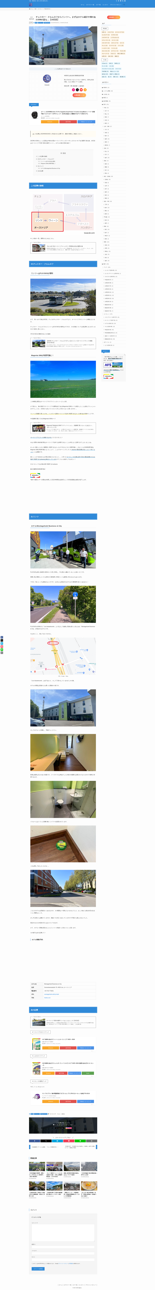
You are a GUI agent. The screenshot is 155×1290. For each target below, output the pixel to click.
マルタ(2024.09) (110, 326)
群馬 (107, 238)
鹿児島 (107, 145)
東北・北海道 (108, 176)
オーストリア (53, 1114)
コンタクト (81, 1285)
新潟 (107, 220)
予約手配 (105, 71)
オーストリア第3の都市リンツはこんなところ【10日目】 (63, 1020)
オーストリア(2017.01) (111, 320)
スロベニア (114, 42)
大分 (107, 129)
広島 (107, 120)
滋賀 (107, 260)
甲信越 (107, 217)
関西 (106, 242)
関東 (106, 226)
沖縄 (107, 132)
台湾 (104, 56)
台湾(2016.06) (109, 282)
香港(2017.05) (109, 311)
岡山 (107, 114)
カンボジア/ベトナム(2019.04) (113, 273)
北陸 (106, 148)
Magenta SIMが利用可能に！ (48, 163)
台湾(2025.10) (109, 301)
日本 (110, 56)
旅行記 (63, 1114)
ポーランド (114, 51)
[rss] (123, 1)
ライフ (118, 68)
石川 (107, 154)
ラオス (113, 53)
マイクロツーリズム (108, 68)
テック (104, 66)
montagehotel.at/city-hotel (51, 994)
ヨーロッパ (40, 22)
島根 (107, 117)
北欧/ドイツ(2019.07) (111, 336)
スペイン (115, 40)
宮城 (107, 182)
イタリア (111, 32)
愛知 (107, 210)
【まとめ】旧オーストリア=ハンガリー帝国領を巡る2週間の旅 (64, 246)
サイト (33, 1257)
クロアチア (105, 37)
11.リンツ (41, 166)
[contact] (125, 1)
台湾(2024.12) (109, 298)
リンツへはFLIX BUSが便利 (48, 161)
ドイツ (120, 45)
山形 (107, 185)
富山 (107, 151)
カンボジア (105, 34)
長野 (107, 223)
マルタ (122, 51)
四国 (106, 160)
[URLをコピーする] (91, 1141)
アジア (107, 267)
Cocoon (104, 63)
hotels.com (47, 997)
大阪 (107, 254)
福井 (107, 157)
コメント (35, 1222)
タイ (122, 42)
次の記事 (40, 171)
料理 (105, 97)
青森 (107, 198)
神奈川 (107, 235)
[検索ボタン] (124, 5)
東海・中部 (108, 201)
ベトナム (114, 48)
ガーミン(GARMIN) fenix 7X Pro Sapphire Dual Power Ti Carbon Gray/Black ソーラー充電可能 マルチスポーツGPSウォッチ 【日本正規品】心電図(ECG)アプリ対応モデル (68, 113)
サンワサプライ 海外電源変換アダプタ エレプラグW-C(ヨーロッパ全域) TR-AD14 (66, 1093)
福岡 (107, 139)
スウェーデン (106, 40)
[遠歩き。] (30, 4)
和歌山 (107, 251)
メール (34, 1250)
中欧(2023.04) (47, 22)
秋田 (107, 195)
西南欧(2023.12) (110, 339)
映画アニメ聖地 (114, 74)
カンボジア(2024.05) (111, 270)
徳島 (107, 164)
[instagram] (119, 1)
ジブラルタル (115, 37)
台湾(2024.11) (109, 295)
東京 (107, 229)
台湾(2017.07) (109, 286)
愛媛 (107, 167)
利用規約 (71, 1263)
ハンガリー (105, 48)
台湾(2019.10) (109, 289)
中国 (106, 107)
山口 (107, 110)
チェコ (58, 1114)
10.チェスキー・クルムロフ (46, 159)
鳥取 (107, 123)
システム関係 (108, 91)
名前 (33, 1244)
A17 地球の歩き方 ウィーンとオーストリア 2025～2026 (58, 1039)
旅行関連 (106, 101)
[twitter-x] (116, 1)
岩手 (107, 189)
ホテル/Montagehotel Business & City (50, 168)
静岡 (107, 213)
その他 (106, 94)
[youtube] (121, 1)
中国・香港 (121, 53)
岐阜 (107, 207)
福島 (107, 192)
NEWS (106, 87)
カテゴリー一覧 (67, 1285)
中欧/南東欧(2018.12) (111, 332)
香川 (107, 170)
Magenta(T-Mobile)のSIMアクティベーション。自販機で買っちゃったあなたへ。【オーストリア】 (69, 426)
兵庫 (107, 248)
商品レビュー (114, 71)
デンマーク (112, 45)
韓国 (117, 56)
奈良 (107, 257)
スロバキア (105, 42)
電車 (115, 76)
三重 (107, 204)
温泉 (104, 76)
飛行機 (122, 76)
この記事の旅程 (42, 156)
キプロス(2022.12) (110, 323)
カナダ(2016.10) (109, 345)
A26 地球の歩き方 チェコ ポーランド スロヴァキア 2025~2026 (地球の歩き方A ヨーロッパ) (68, 1064)
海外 (36, 22)
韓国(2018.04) (109, 304)
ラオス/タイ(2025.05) (111, 276)
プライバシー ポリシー (63, 1263)
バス (111, 66)
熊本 (107, 135)
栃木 (107, 232)
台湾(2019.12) (109, 292)
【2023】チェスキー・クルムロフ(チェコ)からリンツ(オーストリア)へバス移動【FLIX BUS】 (69, 341)
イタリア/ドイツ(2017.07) (112, 317)
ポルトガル (105, 51)
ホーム (60, 1285)
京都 (107, 245)
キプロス (114, 34)
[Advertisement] (63, 495)
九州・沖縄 (108, 126)
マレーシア (105, 53)
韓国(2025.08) (109, 307)
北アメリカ (107, 342)
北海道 (107, 179)
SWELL (117, 63)
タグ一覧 (75, 1285)
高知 (107, 173)
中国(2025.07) (109, 279)
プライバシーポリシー (91, 1285)
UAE (104, 32)
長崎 (107, 142)
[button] (34, 1141)
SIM (111, 63)
